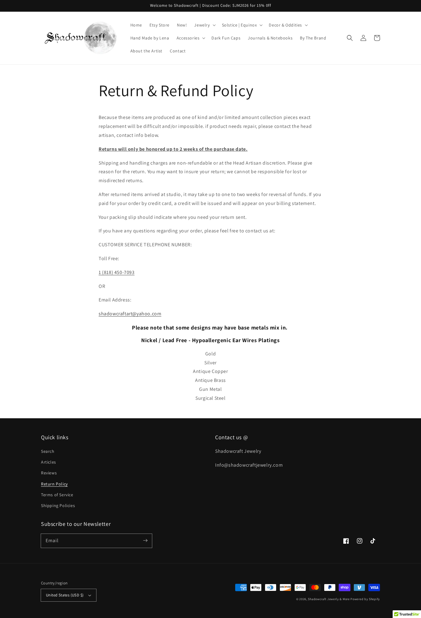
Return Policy (54, 484)
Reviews (49, 473)
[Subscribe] (145, 540)
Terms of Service (57, 494)
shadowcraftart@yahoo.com (130, 313)
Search (48, 451)
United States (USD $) (65, 595)
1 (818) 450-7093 (117, 272)
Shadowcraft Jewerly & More (328, 599)
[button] (350, 38)
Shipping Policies (58, 505)
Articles (48, 462)
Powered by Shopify (365, 599)
